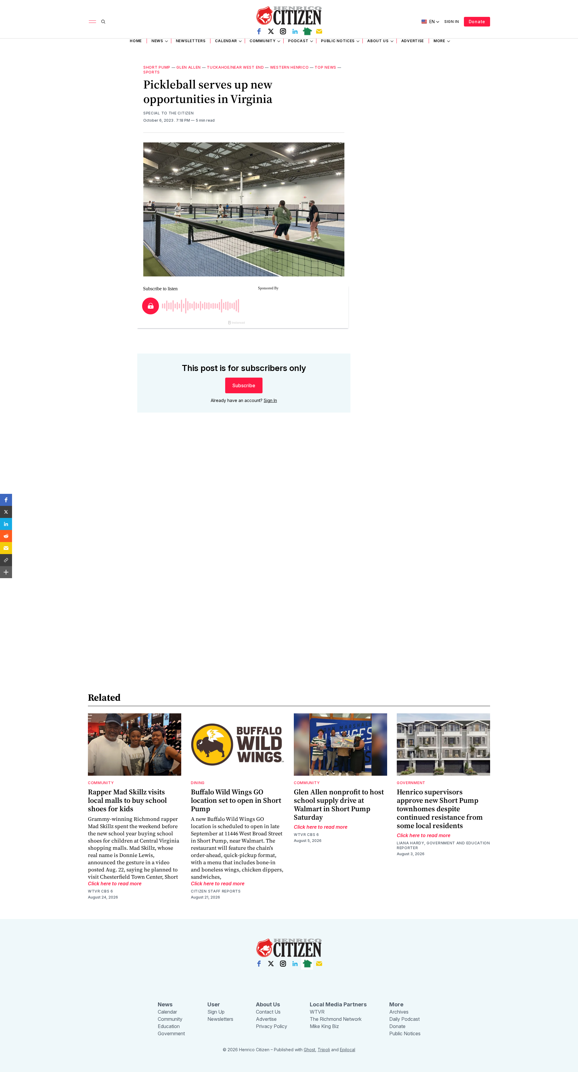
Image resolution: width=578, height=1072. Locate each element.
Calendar (226, 41)
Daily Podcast (404, 1019)
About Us (378, 41)
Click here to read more (114, 883)
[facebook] (259, 31)
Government (411, 783)
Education (169, 1026)
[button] (6, 500)
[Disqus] (243, 503)
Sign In (451, 21)
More (439, 41)
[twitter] (271, 31)
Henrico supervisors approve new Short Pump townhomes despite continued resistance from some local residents (440, 808)
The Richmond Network (336, 1019)
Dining (198, 783)
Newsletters (191, 41)
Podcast (298, 41)
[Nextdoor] (307, 31)
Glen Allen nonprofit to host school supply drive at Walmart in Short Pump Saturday (339, 804)
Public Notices (338, 41)
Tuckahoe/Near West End (235, 67)
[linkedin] (295, 31)
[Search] (103, 21)
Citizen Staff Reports (216, 891)
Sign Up (216, 1012)
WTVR (317, 1012)
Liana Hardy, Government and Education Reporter (443, 845)
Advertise (412, 41)
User (213, 1004)
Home (136, 41)
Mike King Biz (324, 1026)
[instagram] (283, 31)
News (157, 41)
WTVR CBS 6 (100, 891)
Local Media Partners (338, 1004)
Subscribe (243, 385)
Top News (325, 67)
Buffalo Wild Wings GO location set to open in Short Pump (236, 800)
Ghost (309, 1049)
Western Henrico (289, 67)
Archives (399, 1012)
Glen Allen (188, 67)
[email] (319, 31)
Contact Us (268, 1012)
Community (262, 41)
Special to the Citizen (168, 113)
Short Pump (156, 67)
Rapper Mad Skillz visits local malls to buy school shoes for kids (127, 800)
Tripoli (324, 1049)
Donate (477, 21)
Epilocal (347, 1049)
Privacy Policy (271, 1026)
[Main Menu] (92, 21)
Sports (151, 72)
